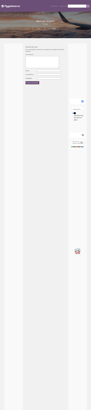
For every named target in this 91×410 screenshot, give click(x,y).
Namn (27, 71)
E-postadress (30, 74)
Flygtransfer (54, 6)
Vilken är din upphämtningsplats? (78, 142)
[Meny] (83, 135)
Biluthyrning (63, 6)
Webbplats (29, 78)
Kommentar (30, 54)
